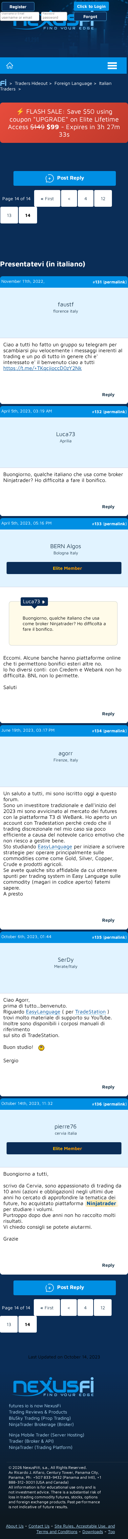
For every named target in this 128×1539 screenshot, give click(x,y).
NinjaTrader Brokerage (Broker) (41, 1424)
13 (9, 215)
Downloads (92, 1531)
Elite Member (67, 568)
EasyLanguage (55, 846)
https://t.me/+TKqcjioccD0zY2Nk (42, 368)
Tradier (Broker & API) (31, 1441)
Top (111, 1531)
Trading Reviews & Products (38, 1411)
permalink (114, 281)
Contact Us (39, 1526)
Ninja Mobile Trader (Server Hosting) (46, 1434)
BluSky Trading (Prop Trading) (40, 1418)
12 (103, 198)
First (47, 198)
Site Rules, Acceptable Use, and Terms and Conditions (75, 1528)
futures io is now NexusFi (35, 1405)
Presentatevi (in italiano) (42, 264)
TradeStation (90, 1011)
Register (18, 6)
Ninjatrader (101, 1203)
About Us (15, 1526)
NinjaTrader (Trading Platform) (41, 1447)
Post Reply (48, 177)
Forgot (90, 16)
